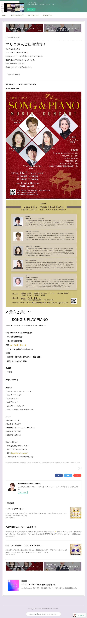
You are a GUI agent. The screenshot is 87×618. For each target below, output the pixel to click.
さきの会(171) (58, 462)
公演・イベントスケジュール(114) (32, 462)
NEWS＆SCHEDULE (17, 15)
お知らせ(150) (50, 462)
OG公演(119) (9, 462)
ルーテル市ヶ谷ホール (18, 345)
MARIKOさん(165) (18, 462)
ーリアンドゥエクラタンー (15, 509)
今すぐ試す (31, 9)
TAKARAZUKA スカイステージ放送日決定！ (22, 527)
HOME (4, 15)
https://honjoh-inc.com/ (19, 453)
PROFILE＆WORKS (33, 15)
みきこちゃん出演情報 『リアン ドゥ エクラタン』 (24, 545)
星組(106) (43, 462)
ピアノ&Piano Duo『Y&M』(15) (71, 462)
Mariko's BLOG (47, 15)
